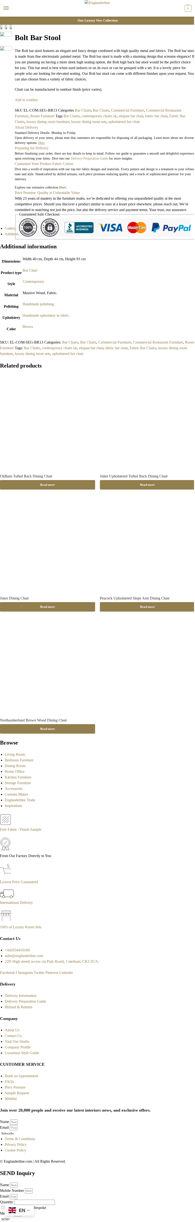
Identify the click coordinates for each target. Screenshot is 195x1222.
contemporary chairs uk (99, 116)
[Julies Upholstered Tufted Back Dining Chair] (147, 422)
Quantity (7, 1202)
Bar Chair (30, 270)
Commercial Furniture (127, 110)
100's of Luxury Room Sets (20, 927)
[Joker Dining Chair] (47, 544)
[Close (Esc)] (13, 28)
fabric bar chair (156, 116)
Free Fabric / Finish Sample (20, 829)
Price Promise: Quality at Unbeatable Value (47, 193)
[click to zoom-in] (6, 38)
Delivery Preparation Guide (89, 158)
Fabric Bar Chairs (143, 348)
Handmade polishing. (39, 304)
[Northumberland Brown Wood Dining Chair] (47, 666)
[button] (187, 8)
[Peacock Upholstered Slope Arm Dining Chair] (147, 544)
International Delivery (16, 903)
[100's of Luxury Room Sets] (6, 921)
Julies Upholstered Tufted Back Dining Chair (134, 476)
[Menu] (11, 8)
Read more (47, 484)
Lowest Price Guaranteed (19, 882)
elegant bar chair (131, 116)
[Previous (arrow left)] (13, 51)
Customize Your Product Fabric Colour (44, 164)
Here (62, 187)
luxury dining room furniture (47, 122)
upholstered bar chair (124, 122)
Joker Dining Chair (14, 598)
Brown (28, 327)
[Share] (13, 34)
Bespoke (39, 1208)
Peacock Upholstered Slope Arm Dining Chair (135, 598)
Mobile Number (12, 1191)
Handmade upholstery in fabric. (46, 315)
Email (5, 1127)
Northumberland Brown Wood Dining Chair (33, 720)
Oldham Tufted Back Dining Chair (26, 476)
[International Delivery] (7, 897)
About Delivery (26, 127)
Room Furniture (42, 116)
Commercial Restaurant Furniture (158, 342)
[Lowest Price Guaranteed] (6, 876)
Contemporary (33, 281)
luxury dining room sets (89, 122)
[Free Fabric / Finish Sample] (5, 824)
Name (5, 1122)
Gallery (10, 228)
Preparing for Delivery (32, 148)
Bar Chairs (83, 110)
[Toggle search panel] (5, 20)
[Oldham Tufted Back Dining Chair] (47, 422)
